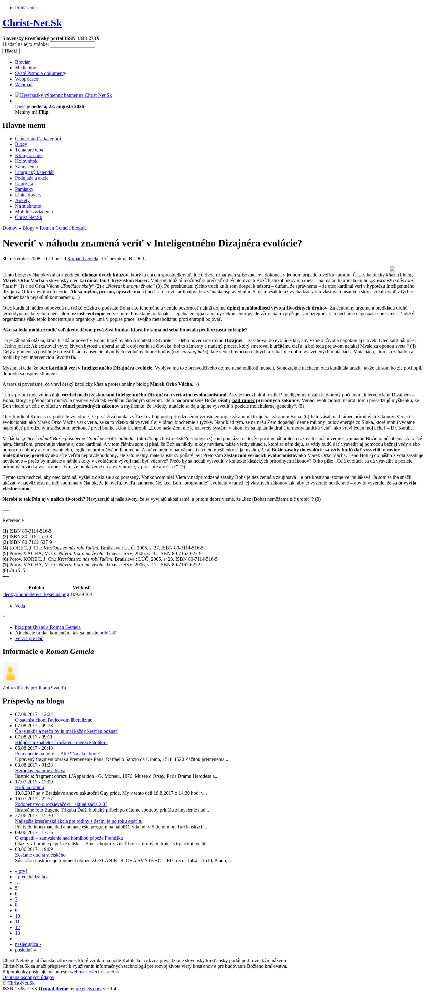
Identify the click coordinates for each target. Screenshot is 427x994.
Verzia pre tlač (29, 638)
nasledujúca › (28, 944)
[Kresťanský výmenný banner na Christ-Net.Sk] (63, 95)
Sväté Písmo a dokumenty (40, 73)
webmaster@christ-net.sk (95, 971)
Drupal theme (53, 988)
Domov (10, 228)
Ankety (22, 200)
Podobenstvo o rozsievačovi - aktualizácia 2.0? (61, 804)
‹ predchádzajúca (31, 876)
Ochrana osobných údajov (28, 977)
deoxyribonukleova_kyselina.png (36, 594)
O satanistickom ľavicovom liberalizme (53, 720)
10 (17, 916)
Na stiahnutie (28, 206)
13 (17, 933)
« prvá (21, 871)
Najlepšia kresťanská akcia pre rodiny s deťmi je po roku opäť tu (79, 821)
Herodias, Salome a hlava (40, 770)
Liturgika (24, 183)
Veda (20, 606)
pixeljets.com (89, 988)
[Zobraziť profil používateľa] (10, 683)
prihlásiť (107, 632)
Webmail (24, 84)
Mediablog (25, 67)
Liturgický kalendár (34, 172)
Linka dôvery (28, 194)
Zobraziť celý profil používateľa (34, 687)
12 (17, 927)
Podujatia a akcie (31, 178)
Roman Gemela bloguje (63, 228)
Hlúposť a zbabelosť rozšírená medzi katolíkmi (61, 742)
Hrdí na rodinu (29, 787)
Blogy (21, 144)
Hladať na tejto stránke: (26, 44)
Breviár (22, 62)
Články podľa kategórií (38, 138)
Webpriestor (27, 79)
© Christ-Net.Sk (19, 983)
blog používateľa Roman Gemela (48, 627)
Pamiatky (24, 189)
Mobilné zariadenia (34, 211)
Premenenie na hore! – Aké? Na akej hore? (57, 753)
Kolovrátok (26, 161)
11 (17, 921)
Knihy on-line (29, 155)
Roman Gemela (82, 258)
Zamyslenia (26, 166)
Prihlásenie (26, 7)
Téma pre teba (29, 149)
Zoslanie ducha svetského (40, 854)
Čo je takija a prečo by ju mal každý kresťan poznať (66, 731)
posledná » (25, 949)
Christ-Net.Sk (32, 22)
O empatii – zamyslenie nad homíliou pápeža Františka (69, 838)
